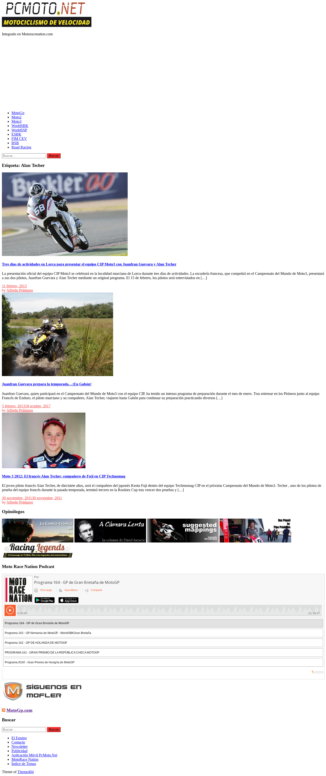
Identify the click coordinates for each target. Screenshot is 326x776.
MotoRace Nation (24, 759)
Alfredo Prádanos (19, 290)
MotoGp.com (19, 710)
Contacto (18, 742)
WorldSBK (19, 126)
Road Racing (21, 147)
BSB (15, 143)
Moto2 (16, 117)
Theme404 (25, 772)
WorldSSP (19, 130)
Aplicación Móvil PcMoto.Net (34, 755)
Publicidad (19, 751)
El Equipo (19, 738)
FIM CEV (19, 139)
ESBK (16, 134)
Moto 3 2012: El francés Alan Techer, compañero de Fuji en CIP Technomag (63, 476)
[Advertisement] (163, 73)
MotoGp (17, 113)
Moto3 (16, 121)
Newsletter (19, 746)
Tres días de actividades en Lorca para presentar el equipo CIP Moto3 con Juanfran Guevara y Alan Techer (89, 264)
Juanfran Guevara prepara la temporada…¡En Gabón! (46, 384)
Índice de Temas (23, 764)
